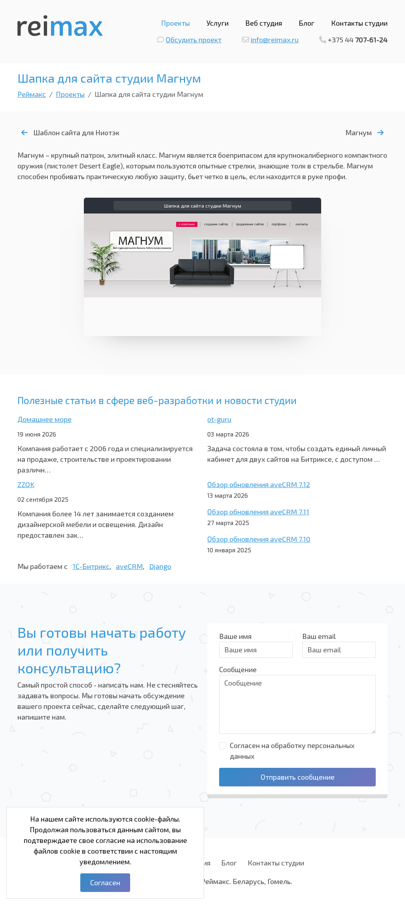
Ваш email (319, 636)
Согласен (105, 882)
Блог (306, 23)
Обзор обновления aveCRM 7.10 (258, 539)
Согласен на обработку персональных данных (292, 750)
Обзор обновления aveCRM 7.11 (258, 511)
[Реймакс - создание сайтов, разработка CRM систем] (60, 24)
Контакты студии (359, 23)
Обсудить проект (193, 39)
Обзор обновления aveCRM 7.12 (258, 484)
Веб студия (263, 23)
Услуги (217, 23)
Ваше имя (235, 636)
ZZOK (25, 484)
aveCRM (129, 566)
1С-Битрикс (91, 566)
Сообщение (238, 669)
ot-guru (219, 419)
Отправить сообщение (298, 777)
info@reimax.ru (275, 39)
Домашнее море (44, 419)
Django (160, 566)
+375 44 (358, 39)
